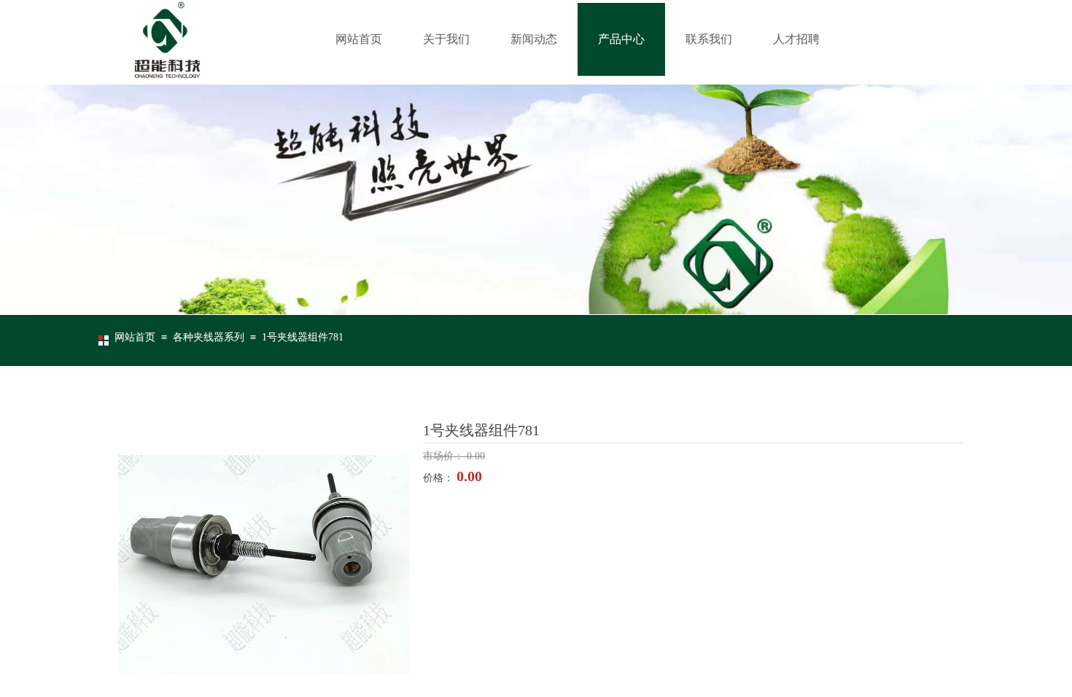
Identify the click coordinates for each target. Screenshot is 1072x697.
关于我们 (446, 39)
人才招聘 (796, 39)
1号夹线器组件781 (302, 337)
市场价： (445, 456)
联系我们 (708, 39)
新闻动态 (533, 39)
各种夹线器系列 (208, 337)
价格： (440, 477)
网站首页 (358, 39)
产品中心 (621, 39)
